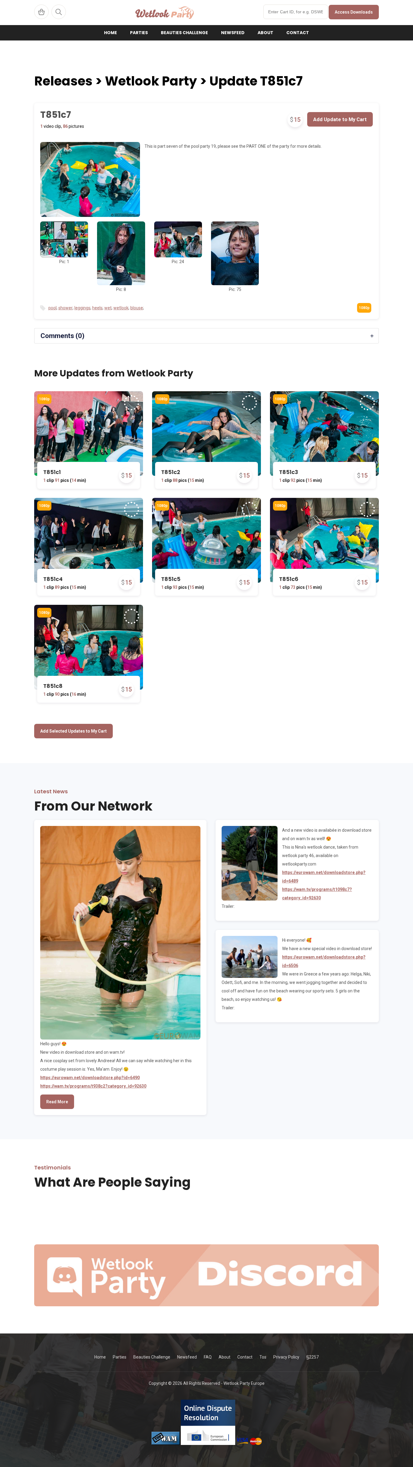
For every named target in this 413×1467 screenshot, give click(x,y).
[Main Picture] (90, 179)
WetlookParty (165, 12)
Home (110, 33)
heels (97, 307)
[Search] (58, 12)
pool (52, 307)
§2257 (312, 1357)
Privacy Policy (286, 1357)
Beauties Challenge (184, 33)
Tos (262, 1357)
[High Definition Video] (44, 399)
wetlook (120, 307)
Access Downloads (354, 12)
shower (65, 307)
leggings (82, 307)
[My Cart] (41, 12)
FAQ (208, 1357)
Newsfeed (233, 33)
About (265, 33)
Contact (297, 33)
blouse (136, 307)
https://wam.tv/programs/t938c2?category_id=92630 (93, 1086)
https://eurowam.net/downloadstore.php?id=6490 (90, 1077)
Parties (139, 33)
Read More (57, 1101)
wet (108, 307)
